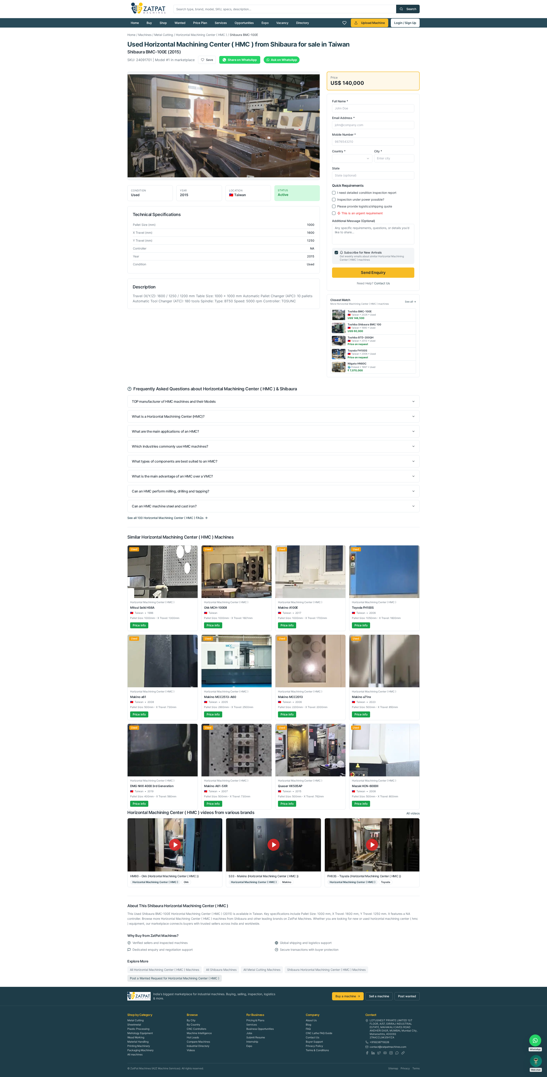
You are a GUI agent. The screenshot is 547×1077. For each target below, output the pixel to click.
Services (221, 23)
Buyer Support (314, 1041)
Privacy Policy (314, 1046)
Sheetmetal (134, 1024)
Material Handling (138, 1041)
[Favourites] (344, 23)
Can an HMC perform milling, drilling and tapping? (170, 491)
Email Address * (343, 118)
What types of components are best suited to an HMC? (174, 461)
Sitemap (393, 1068)
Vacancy (282, 23)
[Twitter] (379, 1053)
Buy (149, 23)
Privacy (405, 1068)
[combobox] (352, 158)
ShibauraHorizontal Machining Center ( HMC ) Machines (326, 969)
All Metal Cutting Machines (261, 969)
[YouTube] (385, 1053)
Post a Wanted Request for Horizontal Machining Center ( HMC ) (174, 978)
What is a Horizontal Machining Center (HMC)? (168, 416)
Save (209, 60)
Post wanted (407, 996)
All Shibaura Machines (221, 969)
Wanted (180, 23)
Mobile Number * (344, 134)
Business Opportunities (260, 1028)
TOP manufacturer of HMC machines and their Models (174, 401)
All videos (413, 813)
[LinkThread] (403, 1053)
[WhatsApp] (397, 1053)
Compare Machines (198, 1041)
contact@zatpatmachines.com (388, 1046)
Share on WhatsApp (242, 60)
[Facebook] (367, 1053)
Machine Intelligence (199, 1033)
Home (135, 23)
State (336, 168)
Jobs (249, 1033)
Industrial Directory (198, 1046)
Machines (144, 35)
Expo (265, 23)
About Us (311, 1020)
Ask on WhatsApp (284, 60)
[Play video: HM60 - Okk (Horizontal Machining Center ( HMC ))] (175, 844)
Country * (339, 151)
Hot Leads (193, 1037)
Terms (416, 1068)
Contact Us (382, 283)
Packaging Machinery (140, 1050)
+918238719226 (379, 1042)
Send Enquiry (373, 272)
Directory (302, 23)
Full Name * (340, 101)
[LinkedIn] (373, 1053)
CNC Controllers (196, 1028)
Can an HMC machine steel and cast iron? (164, 506)
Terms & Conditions (317, 1050)
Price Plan (200, 23)
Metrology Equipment (140, 1033)
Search (411, 9)
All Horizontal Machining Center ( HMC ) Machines (164, 969)
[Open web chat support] (536, 1061)
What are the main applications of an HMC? (165, 431)
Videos (191, 1050)
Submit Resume (255, 1037)
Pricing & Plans (255, 1020)
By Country (193, 1024)
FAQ (308, 1028)
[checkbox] (333, 192)
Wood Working (135, 1037)
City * (378, 151)
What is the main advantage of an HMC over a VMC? (172, 476)
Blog (308, 1024)
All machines (135, 1054)
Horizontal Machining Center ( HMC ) (201, 35)
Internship (252, 1041)
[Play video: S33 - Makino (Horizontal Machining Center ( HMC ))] (273, 844)
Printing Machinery (138, 1046)
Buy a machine (345, 996)
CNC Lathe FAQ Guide (319, 1033)
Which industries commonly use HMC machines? (170, 446)
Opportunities (244, 23)
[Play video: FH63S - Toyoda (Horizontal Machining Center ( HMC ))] (372, 844)
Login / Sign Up (405, 23)
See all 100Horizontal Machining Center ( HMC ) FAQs (165, 518)
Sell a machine (379, 996)
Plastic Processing (138, 1028)
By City (191, 1020)
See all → (410, 301)
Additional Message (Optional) (353, 221)
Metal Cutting (163, 35)
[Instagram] (391, 1053)
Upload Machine (373, 23)
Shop (163, 23)
